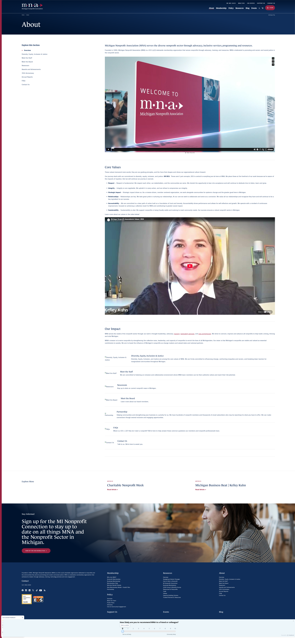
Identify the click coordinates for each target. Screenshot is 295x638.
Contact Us (271, 3)
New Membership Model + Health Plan (118, 587)
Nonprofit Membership (113, 579)
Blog (247, 8)
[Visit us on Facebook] (23, 590)
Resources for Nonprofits (170, 589)
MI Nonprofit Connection (170, 583)
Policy (231, 8)
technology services (187, 334)
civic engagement (205, 334)
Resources (240, 8)
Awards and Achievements (31, 69)
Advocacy (109, 605)
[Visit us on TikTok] (37, 590)
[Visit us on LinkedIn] (29, 590)
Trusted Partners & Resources (172, 597)
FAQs (23, 81)
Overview (27, 50)
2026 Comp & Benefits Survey (172, 587)
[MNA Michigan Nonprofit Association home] (33, 7)
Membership (221, 8)
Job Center (251, 3)
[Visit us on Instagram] (26, 590)
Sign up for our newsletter (35, 550)
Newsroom (25, 65)
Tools (164, 591)
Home (23, 15)
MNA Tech (241, 3)
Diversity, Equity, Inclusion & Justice (34, 54)
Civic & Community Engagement (116, 607)
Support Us (261, 3)
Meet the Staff (27, 58)
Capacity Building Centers (170, 595)
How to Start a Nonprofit (170, 581)
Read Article (112, 489)
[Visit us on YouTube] (40, 590)
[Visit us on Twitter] (33, 590)
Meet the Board (27, 62)
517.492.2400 (26, 585)
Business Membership (113, 581)
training (177, 334)
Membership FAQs (112, 583)
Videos (165, 593)
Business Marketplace (169, 585)
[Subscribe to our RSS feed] (44, 590)
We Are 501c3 (231, 3)
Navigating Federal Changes (171, 579)
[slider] (122, 631)
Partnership (110, 589)
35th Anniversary (28, 73)
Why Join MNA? (111, 577)
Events (254, 8)
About (211, 8)
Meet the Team (111, 600)
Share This (272, 15)
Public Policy (110, 603)
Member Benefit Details (114, 585)
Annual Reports (27, 77)
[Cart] (263, 8)
